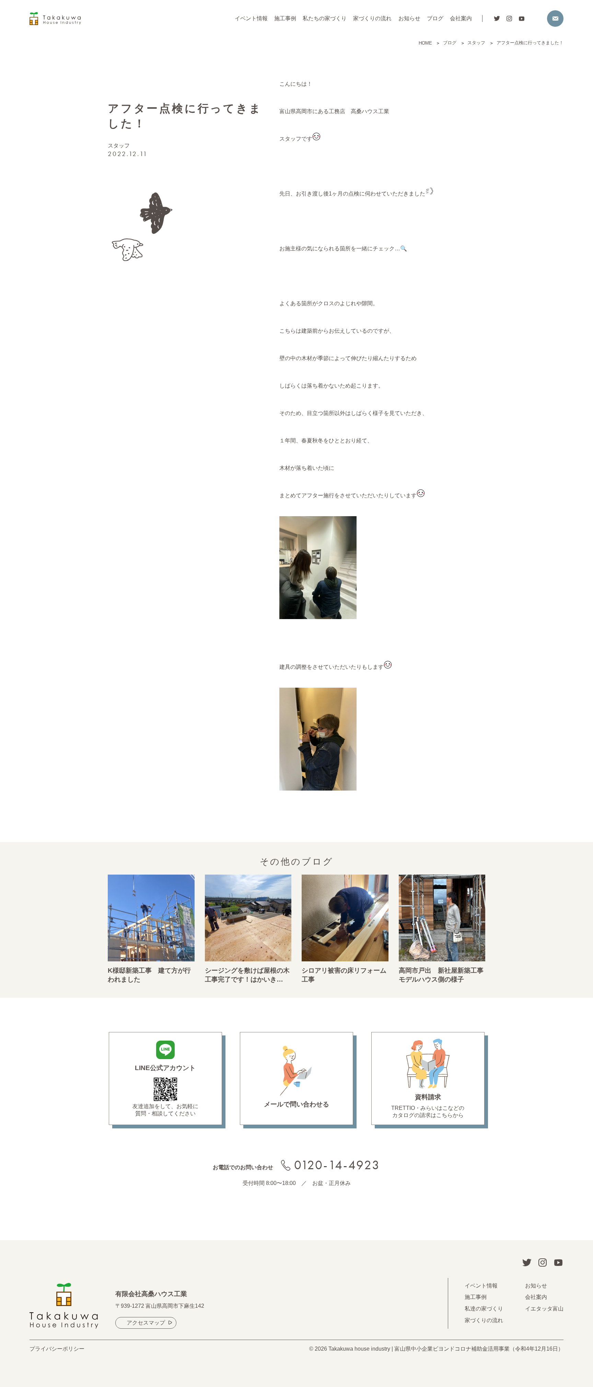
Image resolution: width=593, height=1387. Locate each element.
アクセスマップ (146, 1323)
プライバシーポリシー (57, 1349)
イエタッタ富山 (544, 1309)
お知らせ (409, 18)
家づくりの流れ (372, 18)
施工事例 (285, 18)
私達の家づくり (484, 1309)
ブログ (435, 18)
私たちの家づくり (325, 18)
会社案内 (461, 18)
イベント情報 (251, 18)
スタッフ (119, 146)
